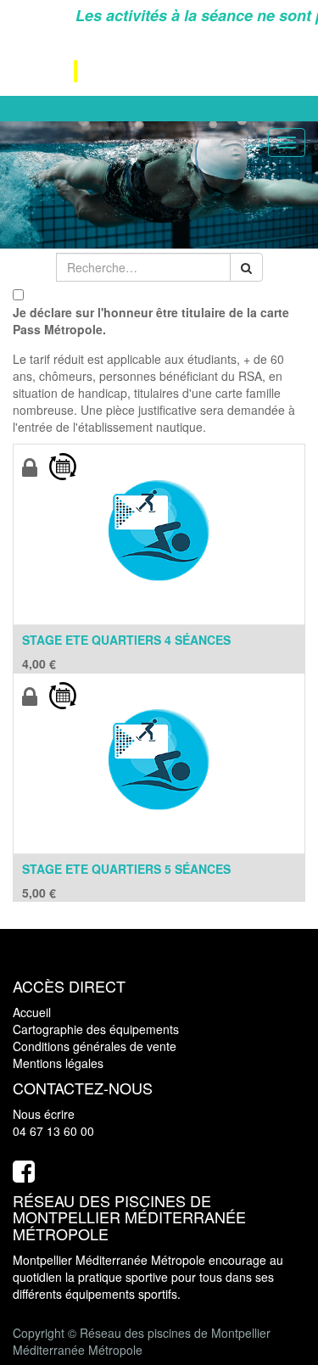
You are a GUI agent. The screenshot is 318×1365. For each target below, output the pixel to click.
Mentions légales (58, 1063)
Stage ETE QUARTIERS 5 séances (126, 868)
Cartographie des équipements (96, 1029)
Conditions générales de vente (94, 1046)
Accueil (32, 1012)
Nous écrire (44, 1113)
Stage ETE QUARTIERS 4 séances (126, 639)
